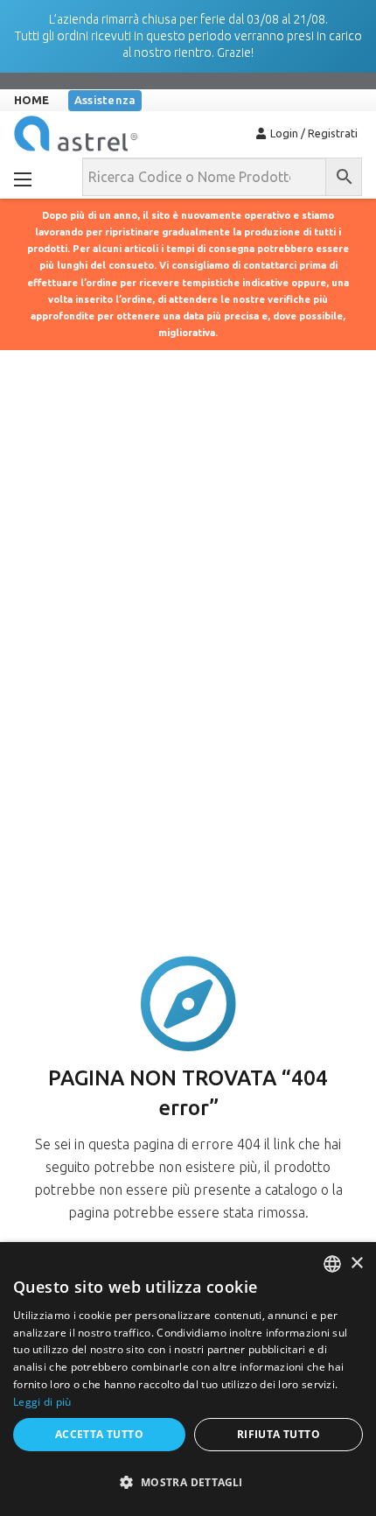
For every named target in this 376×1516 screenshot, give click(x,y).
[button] (188, 1483)
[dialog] (188, 1379)
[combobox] (332, 1264)
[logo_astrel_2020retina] (75, 133)
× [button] (356, 1263)
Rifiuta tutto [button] (278, 1434)
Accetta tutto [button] (99, 1434)
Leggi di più (42, 1401)
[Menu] (23, 179)
